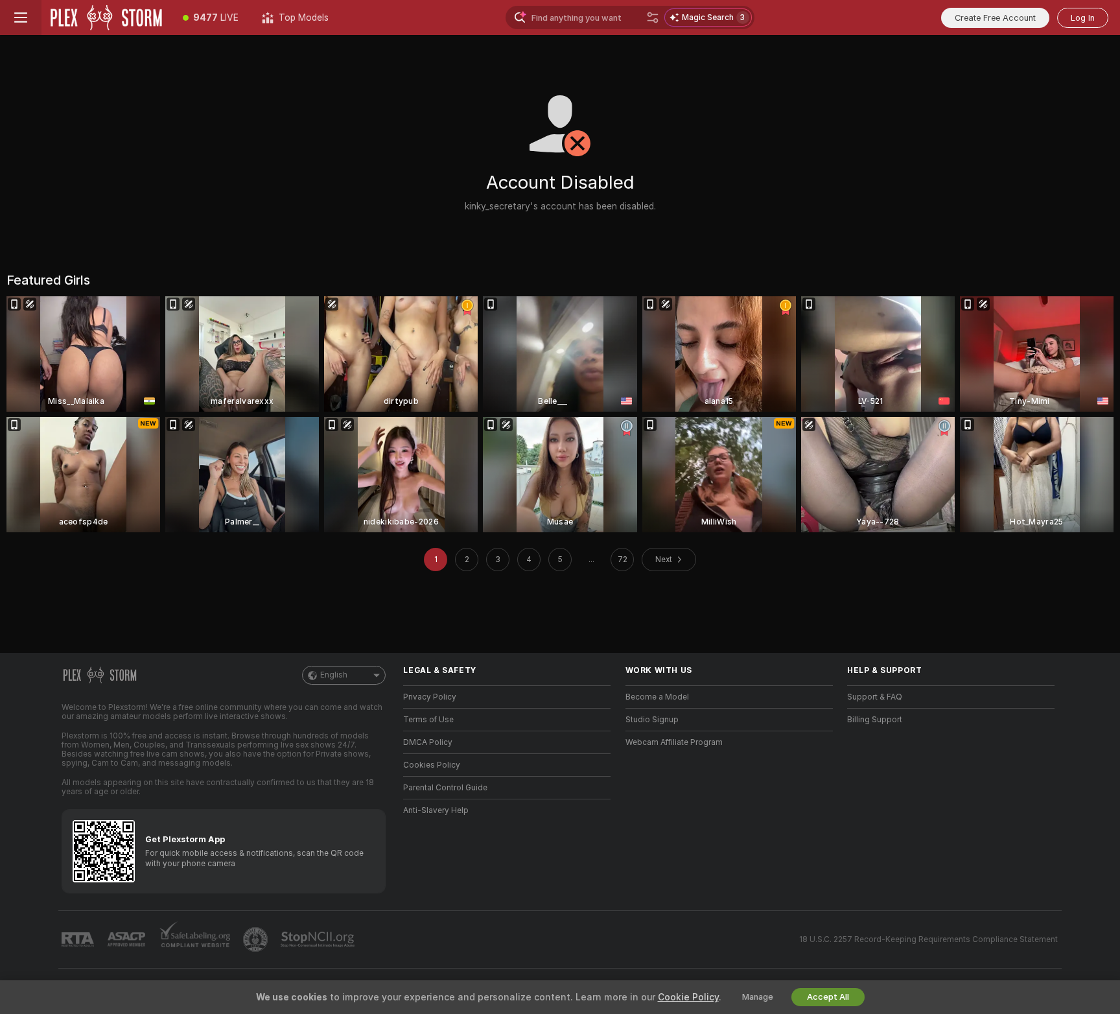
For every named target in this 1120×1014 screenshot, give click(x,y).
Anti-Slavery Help (436, 810)
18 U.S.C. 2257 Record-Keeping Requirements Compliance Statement (928, 939)
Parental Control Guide (445, 787)
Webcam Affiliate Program (674, 742)
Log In (1083, 18)
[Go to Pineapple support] (256, 939)
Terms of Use (428, 719)
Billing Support (874, 719)
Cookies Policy (431, 765)
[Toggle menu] (20, 17)
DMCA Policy (427, 742)
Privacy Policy (429, 697)
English (333, 674)
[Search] (653, 17)
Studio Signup (652, 719)
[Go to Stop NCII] (319, 939)
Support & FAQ (874, 697)
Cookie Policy (688, 997)
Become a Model (657, 697)
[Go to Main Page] (106, 17)
